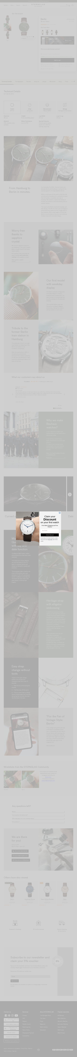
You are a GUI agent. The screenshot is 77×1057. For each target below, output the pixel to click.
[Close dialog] (59, 513)
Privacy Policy (50, 539)
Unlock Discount (50, 534)
